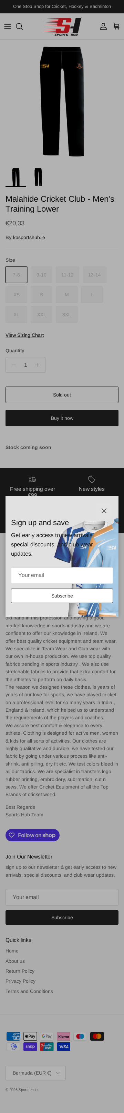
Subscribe (62, 596)
